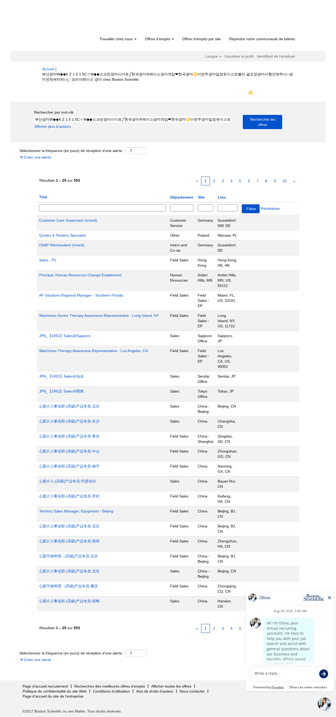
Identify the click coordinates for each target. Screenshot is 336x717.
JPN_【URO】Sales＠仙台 (61, 376)
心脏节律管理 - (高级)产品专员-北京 (68, 556)
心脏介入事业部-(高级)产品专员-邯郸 (69, 601)
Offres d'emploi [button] (158, 39)
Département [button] (181, 197)
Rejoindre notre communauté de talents (262, 39)
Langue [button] (212, 56)
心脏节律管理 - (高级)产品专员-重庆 (68, 586)
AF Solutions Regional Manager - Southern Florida (81, 295)
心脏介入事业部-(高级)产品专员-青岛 (69, 436)
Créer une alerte (37, 157)
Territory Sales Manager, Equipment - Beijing (76, 511)
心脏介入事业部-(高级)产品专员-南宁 (69, 466)
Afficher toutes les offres (171, 686)
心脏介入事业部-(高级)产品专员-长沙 (69, 421)
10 (284, 181)
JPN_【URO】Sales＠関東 (61, 391)
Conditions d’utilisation (111, 691)
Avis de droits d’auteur (154, 691)
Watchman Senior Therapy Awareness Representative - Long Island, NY (99, 315)
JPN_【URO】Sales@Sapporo (65, 336)
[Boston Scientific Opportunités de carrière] (72, 19)
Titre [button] (43, 197)
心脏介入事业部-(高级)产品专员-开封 (69, 496)
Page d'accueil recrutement (45, 686)
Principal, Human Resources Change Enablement (80, 275)
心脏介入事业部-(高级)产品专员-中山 (69, 451)
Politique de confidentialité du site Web (55, 691)
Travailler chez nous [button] (116, 39)
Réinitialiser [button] (270, 208)
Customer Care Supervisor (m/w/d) (68, 220)
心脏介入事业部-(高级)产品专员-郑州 (69, 541)
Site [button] (201, 197)
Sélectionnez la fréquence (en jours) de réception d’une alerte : (71, 151)
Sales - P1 (47, 260)
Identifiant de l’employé (276, 56)
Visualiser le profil (239, 56)
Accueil (48, 69)
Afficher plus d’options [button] (52, 126)
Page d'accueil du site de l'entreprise (53, 696)
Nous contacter (192, 691)
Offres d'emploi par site (201, 39)
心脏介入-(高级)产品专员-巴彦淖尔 (67, 481)
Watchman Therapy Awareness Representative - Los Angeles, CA (93, 351)
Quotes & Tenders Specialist (62, 235)
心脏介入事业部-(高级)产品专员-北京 (69, 406)
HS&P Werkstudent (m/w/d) (62, 245)
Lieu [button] (222, 197)
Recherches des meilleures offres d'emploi (109, 686)
